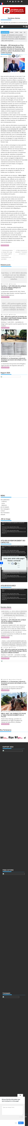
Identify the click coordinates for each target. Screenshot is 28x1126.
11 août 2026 (5, 314)
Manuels (3, 514)
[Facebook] (1, 563)
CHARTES (4, 501)
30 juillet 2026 (5, 356)
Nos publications (5, 499)
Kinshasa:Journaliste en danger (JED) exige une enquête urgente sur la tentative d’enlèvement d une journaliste (7, 255)
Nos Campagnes (5, 509)
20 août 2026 (5, 284)
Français (5, 4)
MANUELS (4, 505)
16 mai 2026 (5, 711)
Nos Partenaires (5, 512)
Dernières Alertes (5, 245)
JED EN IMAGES (5, 507)
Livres (3, 503)
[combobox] (4, 4)
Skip (16, 1122)
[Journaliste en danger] (2, 26)
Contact (3, 511)
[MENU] (26, 26)
